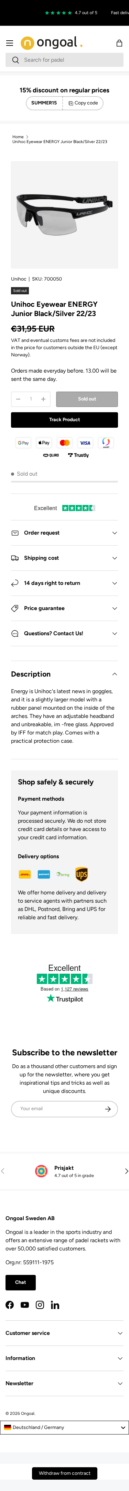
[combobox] (64, 60)
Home (18, 136)
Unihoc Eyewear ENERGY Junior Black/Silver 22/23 (59, 141)
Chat (20, 1282)
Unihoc (18, 279)
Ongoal (27, 1413)
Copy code (86, 103)
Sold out (87, 399)
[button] (119, 43)
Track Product (64, 420)
